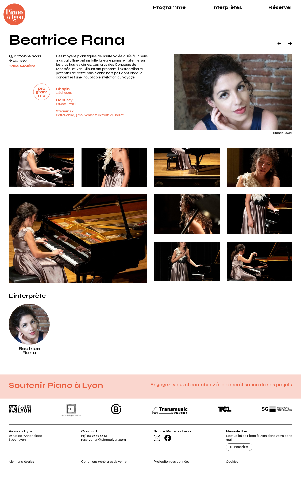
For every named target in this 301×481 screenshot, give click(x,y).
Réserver (280, 7)
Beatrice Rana (29, 350)
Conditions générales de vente (103, 461)
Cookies (232, 461)
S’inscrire (239, 447)
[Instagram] (157, 440)
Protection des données (171, 461)
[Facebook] (167, 440)
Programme (169, 7)
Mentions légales (21, 461)
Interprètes (227, 7)
